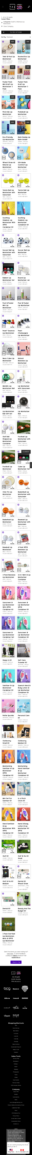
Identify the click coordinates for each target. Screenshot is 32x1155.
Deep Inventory (15, 1044)
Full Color (16, 1033)
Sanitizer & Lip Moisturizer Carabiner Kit (8, 688)
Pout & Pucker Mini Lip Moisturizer (8, 305)
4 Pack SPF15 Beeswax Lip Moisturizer (23, 549)
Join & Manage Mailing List (16, 1102)
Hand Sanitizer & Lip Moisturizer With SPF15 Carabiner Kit (9, 828)
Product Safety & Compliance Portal (16, 1105)
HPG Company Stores (16, 1085)
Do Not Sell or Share (16, 1118)
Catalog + (16, 1063)
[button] (31, 465)
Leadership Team (16, 1107)
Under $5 (16, 1038)
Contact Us (16, 1123)
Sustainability (16, 1097)
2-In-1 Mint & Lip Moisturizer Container (24, 577)
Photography (16, 1072)
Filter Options (16, 32)
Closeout (16, 1052)
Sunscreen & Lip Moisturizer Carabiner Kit (23, 635)
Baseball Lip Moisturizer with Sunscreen (24, 522)
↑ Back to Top (16, 962)
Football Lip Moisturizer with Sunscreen (24, 439)
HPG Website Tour (16, 1113)
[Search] (29, 7)
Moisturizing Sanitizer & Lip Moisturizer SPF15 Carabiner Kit (8, 770)
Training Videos (16, 1082)
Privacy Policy (16, 1115)
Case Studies (16, 1080)
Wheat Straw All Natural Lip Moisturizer (9, 165)
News (16, 1099)
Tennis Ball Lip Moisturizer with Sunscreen (9, 192)
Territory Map (16, 1058)
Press (16, 1110)
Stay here (11, 1152)
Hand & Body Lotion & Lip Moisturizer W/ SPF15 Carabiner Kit (23, 828)
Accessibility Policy (16, 1121)
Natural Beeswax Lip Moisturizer (23, 360)
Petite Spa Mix (8, 715)
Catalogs (16, 1069)
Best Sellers (16, 1030)
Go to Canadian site (22, 1152)
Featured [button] (7, 37)
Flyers (16, 1074)
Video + (16, 1066)
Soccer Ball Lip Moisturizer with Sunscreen (9, 252)
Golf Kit (6, 856)
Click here (10, 953)
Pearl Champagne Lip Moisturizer (23, 333)
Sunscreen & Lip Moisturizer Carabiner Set (8, 635)
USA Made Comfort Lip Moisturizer (23, 165)
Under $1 (16, 1036)
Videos (16, 1077)
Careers (16, 1094)
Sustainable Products (16, 1047)
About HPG (16, 1091)
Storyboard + (16, 1061)
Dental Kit (6, 909)
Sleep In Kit (7, 660)
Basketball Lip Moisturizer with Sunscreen (24, 494)
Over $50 (16, 1041)
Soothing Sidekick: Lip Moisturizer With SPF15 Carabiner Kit (9, 222)
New (16, 1025)
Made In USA (16, 1049)
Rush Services (16, 1028)
